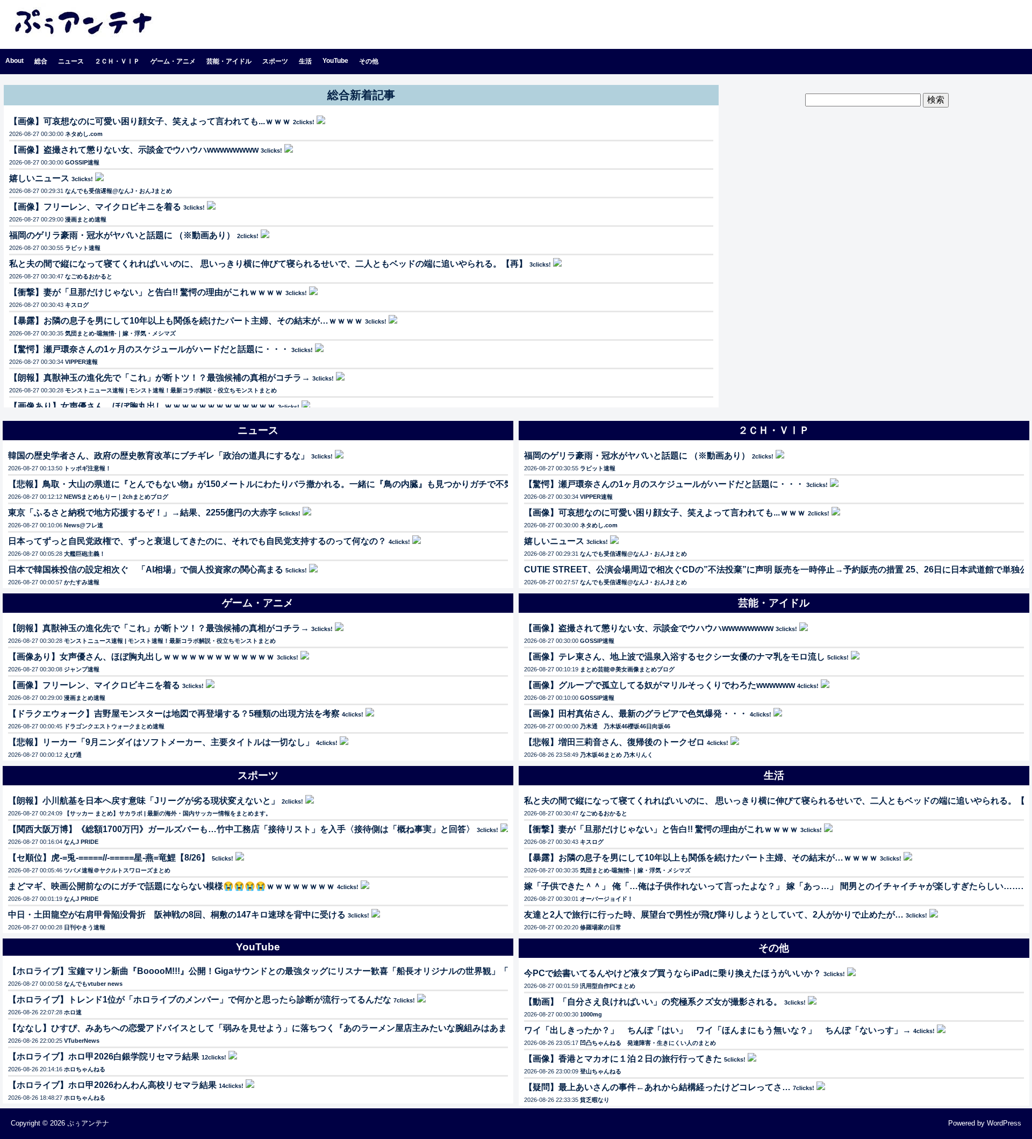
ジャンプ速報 (81, 669)
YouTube (335, 61)
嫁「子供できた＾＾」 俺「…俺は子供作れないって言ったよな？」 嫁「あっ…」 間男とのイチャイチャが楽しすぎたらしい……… (776, 886)
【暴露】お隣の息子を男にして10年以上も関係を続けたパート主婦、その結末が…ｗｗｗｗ (186, 320)
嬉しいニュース (39, 178)
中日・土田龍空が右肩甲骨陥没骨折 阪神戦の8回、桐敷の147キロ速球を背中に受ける (177, 914)
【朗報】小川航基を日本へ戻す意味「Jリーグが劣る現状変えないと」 (144, 800)
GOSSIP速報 (82, 162)
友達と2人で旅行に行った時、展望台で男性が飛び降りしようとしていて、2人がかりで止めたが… (714, 914)
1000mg (591, 1014)
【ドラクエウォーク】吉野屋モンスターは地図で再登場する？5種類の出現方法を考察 (174, 713)
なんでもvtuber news (93, 983)
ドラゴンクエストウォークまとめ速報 (114, 726)
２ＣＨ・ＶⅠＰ (117, 61)
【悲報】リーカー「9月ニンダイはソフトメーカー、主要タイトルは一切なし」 (161, 742)
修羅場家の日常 (600, 927)
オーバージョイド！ (606, 899)
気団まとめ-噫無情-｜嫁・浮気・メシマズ (120, 333)
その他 (368, 61)
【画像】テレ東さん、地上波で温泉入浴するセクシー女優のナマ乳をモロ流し (674, 656)
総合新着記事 (361, 95)
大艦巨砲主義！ (84, 553)
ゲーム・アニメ (173, 61)
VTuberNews (81, 1040)
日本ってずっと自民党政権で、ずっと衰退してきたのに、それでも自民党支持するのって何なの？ (197, 541)
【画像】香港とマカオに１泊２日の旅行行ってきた (623, 1058)
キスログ (77, 305)
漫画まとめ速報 (85, 219)
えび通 (73, 754)
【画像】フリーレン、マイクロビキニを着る (95, 206)
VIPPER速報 (81, 362)
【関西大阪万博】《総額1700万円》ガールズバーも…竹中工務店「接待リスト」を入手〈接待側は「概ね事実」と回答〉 (241, 829)
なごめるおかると (88, 276)
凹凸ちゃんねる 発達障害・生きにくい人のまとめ (648, 1043)
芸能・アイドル (229, 61)
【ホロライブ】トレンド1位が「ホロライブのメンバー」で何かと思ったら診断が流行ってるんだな (199, 999)
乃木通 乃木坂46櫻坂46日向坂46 (625, 726)
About (14, 61)
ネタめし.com (84, 134)
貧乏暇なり (595, 1100)
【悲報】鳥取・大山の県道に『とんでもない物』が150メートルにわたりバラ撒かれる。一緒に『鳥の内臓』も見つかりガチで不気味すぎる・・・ (290, 484)
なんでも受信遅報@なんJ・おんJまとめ (118, 191)
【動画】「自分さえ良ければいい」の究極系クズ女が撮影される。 (653, 1001)
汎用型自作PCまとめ (607, 986)
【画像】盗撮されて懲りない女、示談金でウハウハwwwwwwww (134, 149)
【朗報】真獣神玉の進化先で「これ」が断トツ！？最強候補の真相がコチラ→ (159, 377)
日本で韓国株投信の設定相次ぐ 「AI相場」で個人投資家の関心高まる (145, 569)
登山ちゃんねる (600, 1071)
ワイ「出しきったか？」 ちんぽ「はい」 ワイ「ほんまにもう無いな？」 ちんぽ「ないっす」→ (717, 1030)
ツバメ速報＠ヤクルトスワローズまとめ (117, 870)
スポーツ (275, 61)
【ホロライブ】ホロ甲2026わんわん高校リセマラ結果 (112, 1085)
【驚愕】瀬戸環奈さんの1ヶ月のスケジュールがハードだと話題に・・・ (149, 349)
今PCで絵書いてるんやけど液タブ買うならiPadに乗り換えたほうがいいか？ (672, 973)
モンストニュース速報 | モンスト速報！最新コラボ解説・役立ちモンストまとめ (171, 390)
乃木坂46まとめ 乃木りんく (616, 754)
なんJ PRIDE (81, 842)
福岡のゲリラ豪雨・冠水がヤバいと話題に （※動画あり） (122, 235)
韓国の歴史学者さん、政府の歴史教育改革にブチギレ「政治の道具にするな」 (158, 455)
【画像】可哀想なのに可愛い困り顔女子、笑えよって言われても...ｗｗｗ (150, 121)
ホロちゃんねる (84, 1069)
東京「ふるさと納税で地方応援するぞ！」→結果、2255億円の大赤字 (142, 512)
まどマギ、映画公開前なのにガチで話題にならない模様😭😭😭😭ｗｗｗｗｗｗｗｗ (171, 886)
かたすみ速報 (81, 582)
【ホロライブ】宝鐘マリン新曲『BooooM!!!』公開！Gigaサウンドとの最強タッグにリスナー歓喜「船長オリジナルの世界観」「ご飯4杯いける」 (291, 971)
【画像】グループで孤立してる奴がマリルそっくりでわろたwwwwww (659, 685)
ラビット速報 (83, 248)
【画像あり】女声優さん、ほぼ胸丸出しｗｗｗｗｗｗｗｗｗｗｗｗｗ (142, 406)
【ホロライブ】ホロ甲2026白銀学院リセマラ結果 (103, 1056)
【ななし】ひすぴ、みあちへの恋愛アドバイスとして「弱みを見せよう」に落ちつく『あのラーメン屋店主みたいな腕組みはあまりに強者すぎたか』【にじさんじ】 (326, 1028)
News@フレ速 (83, 525)
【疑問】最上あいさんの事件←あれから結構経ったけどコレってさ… (657, 1087)
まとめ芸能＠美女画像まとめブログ (627, 669)
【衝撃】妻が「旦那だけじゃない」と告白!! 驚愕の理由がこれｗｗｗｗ (146, 292)
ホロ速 (73, 1012)
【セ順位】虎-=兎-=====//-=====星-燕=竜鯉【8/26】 (109, 857)
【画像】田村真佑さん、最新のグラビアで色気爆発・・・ (636, 713)
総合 (40, 61)
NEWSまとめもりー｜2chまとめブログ (116, 496)
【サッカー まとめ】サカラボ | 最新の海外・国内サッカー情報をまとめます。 (167, 813)
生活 (305, 61)
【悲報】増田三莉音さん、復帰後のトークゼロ (614, 742)
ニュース (71, 61)
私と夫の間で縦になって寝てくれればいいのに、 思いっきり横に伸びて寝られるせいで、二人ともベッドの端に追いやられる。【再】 (268, 263)
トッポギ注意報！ (87, 468)
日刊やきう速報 (84, 927)
